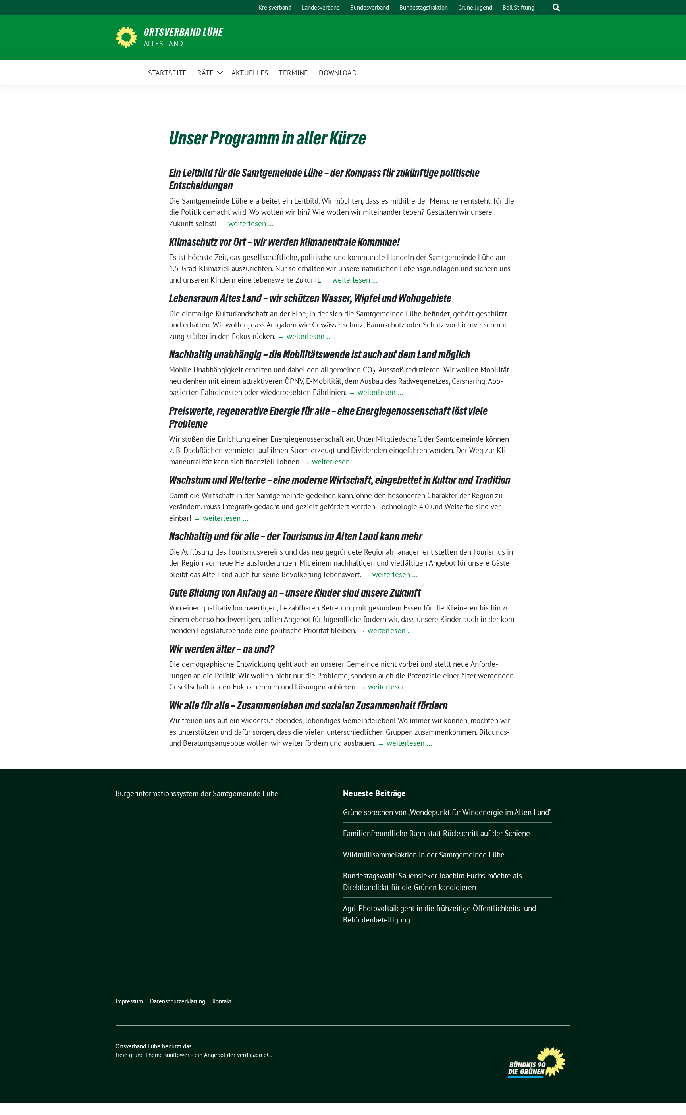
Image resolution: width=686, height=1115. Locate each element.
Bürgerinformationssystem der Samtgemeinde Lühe (197, 793)
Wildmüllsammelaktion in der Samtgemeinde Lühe (424, 854)
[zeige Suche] (556, 7)
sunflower (176, 1055)
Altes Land (163, 43)
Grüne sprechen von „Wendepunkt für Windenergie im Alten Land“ (447, 812)
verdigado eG (253, 1055)
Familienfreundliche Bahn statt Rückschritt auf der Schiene (436, 833)
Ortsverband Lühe (183, 32)
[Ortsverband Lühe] (126, 36)
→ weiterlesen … (246, 223)
